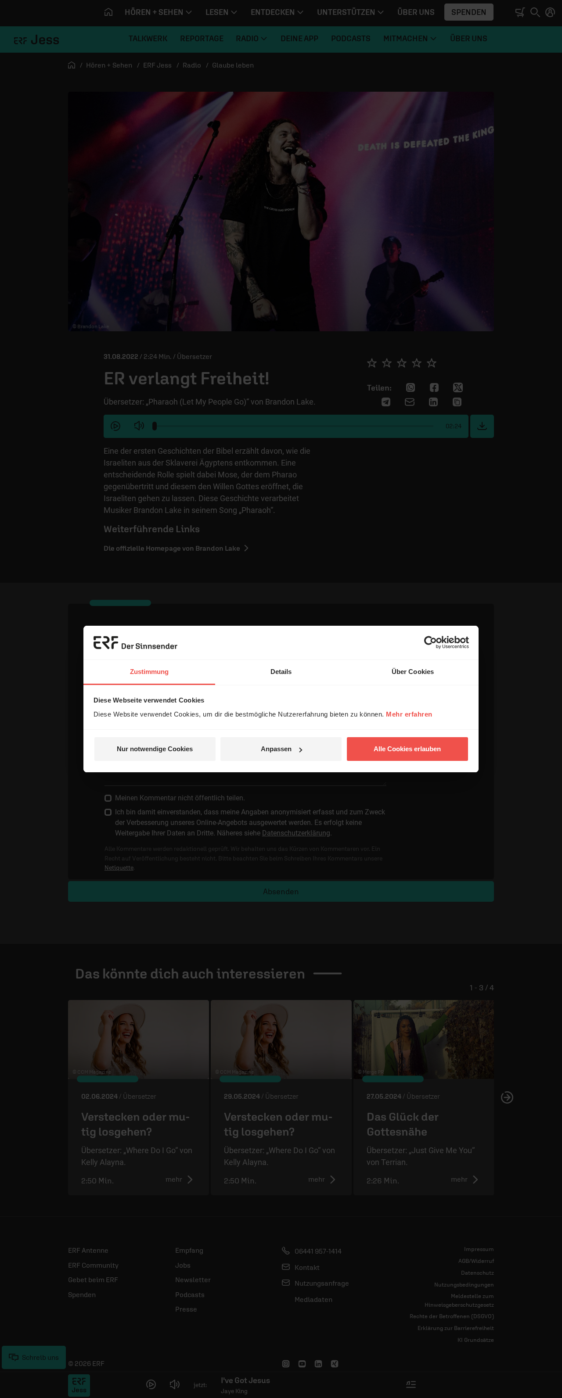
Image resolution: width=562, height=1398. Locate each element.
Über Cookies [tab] (413, 671)
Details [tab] (281, 671)
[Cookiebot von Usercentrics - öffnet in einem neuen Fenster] (430, 642)
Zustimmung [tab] (149, 671)
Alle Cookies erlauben (407, 749)
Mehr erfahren (409, 714)
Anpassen (276, 749)
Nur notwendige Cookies (155, 749)
